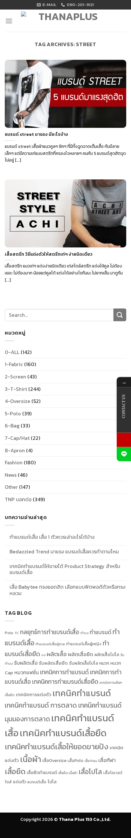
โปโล (52, 781)
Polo (9, 633)
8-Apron (15, 450)
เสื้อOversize (54, 760)
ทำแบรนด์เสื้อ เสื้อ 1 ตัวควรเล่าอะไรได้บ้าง (52, 537)
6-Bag (12, 425)
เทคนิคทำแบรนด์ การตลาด (41, 705)
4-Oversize (17, 401)
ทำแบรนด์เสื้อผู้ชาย (50, 644)
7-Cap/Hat (17, 438)
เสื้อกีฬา (107, 760)
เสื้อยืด (15, 771)
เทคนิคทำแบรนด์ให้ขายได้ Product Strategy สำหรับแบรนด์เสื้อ (65, 569)
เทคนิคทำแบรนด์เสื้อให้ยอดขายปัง (56, 746)
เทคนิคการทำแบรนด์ (64, 672)
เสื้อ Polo (91, 760)
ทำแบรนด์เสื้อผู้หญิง (83, 644)
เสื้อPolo (75, 761)
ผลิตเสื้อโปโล (106, 654)
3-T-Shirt (16, 389)
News (11, 475)
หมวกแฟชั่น (26, 672)
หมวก (104, 663)
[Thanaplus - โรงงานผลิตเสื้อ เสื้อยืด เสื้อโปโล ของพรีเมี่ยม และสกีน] (65, 22)
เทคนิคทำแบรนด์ (81, 693)
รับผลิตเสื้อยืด (53, 663)
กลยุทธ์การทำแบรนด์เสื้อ (49, 631)
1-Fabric (14, 364)
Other (11, 487)
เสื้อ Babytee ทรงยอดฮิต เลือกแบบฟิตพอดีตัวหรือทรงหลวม (67, 590)
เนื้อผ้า (30, 759)
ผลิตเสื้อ (57, 654)
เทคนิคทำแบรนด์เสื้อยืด (63, 733)
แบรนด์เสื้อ (36, 782)
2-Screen (15, 376)
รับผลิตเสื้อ (26, 663)
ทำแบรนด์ (100, 632)
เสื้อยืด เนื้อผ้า (68, 772)
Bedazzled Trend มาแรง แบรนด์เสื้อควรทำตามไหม (64, 552)
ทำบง (84, 632)
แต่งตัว (19, 782)
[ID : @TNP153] (124, 454)
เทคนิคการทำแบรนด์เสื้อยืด (65, 681)
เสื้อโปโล (90, 772)
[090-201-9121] (124, 440)
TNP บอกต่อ (18, 499)
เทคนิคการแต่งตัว (33, 694)
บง (43, 654)
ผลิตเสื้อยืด (80, 654)
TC (17, 632)
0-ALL (12, 352)
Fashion (14, 462)
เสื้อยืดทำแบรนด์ (42, 772)
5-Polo (13, 413)
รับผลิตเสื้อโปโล (83, 663)
